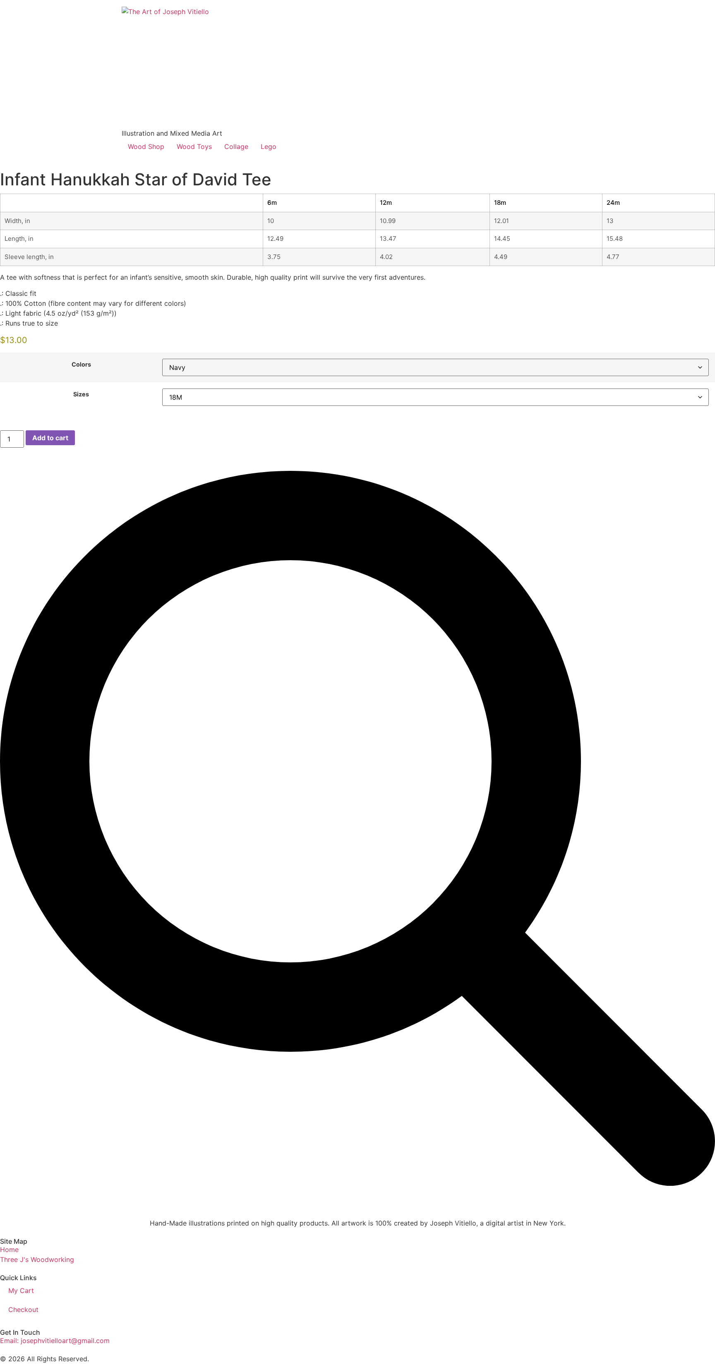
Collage (236, 146)
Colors (81, 364)
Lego (268, 146)
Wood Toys (194, 146)
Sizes (81, 394)
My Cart (21, 1290)
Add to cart (50, 438)
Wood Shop (146, 146)
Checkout (23, 1309)
